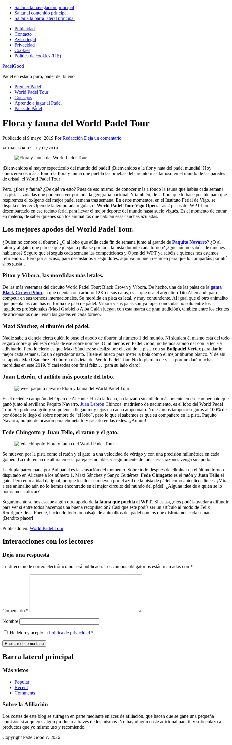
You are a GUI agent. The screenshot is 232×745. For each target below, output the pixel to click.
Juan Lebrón (92, 404)
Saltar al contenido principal (41, 12)
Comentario (15, 610)
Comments (24, 692)
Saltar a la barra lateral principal (44, 18)
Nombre (10, 621)
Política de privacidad (70, 632)
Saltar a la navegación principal (44, 7)
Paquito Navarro (189, 242)
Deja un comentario (102, 138)
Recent (21, 687)
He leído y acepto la (52, 632)
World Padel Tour (46, 528)
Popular (21, 682)
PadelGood (13, 66)
